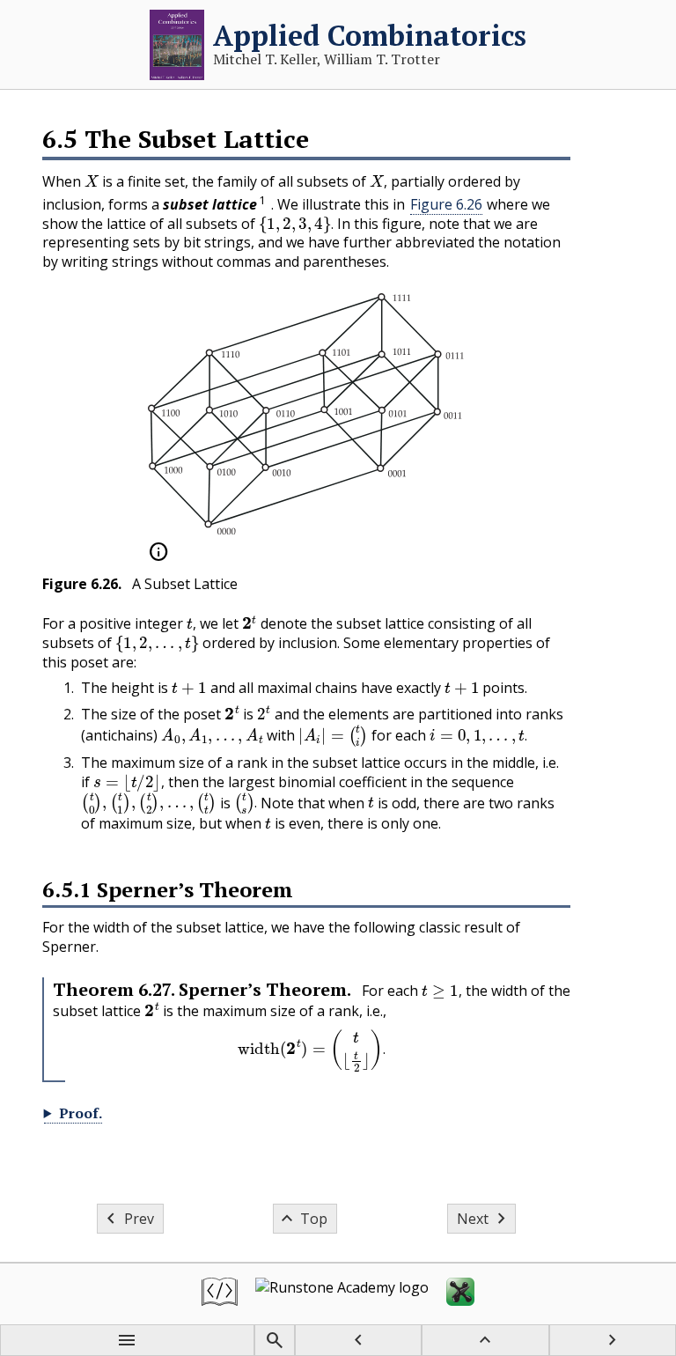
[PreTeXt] (220, 1294)
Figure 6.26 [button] (446, 204)
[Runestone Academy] (342, 1294)
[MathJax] (460, 1294)
